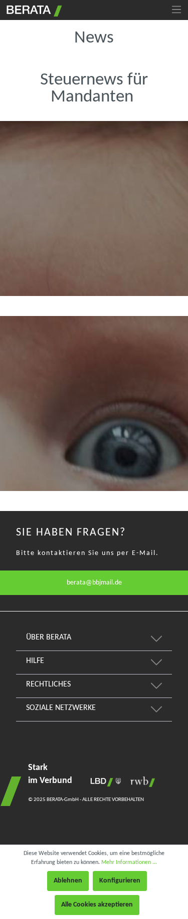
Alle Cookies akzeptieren (97, 904)
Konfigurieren (119, 880)
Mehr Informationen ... (129, 863)
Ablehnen (68, 880)
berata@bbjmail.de (94, 582)
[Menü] (176, 10)
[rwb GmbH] (140, 781)
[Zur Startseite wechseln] (33, 9)
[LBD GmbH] (103, 781)
